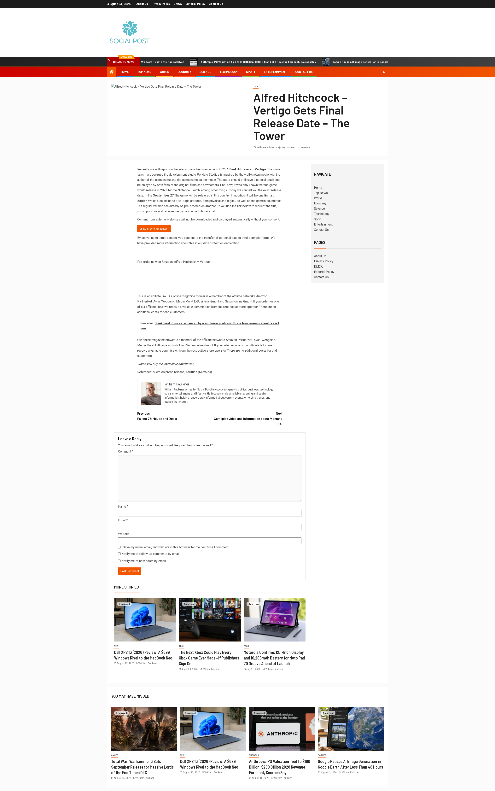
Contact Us (216, 3)
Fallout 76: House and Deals (157, 416)
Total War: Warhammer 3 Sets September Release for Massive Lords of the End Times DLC (142, 767)
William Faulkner (266, 147)
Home (125, 71)
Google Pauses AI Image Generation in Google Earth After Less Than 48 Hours (348, 61)
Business (254, 755)
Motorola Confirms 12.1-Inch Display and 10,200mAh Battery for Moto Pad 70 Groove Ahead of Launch (274, 658)
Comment (125, 451)
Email (123, 520)
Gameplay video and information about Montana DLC (248, 419)
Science (205, 71)
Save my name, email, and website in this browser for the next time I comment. (176, 547)
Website (124, 534)
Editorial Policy (195, 3)
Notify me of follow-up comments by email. (150, 554)
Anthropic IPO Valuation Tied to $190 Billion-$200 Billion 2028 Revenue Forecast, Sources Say (226, 61)
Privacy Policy (161, 3)
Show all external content (154, 228)
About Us (142, 3)
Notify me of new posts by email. (143, 561)
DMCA (178, 3)
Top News (144, 71)
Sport (250, 71)
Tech (256, 86)
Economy (184, 71)
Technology (228, 71)
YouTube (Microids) (199, 372)
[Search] (384, 72)
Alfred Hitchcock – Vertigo (246, 169)
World (164, 71)
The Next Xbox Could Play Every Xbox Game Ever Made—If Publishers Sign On (209, 658)
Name (123, 506)
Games (114, 755)
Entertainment (275, 71)
